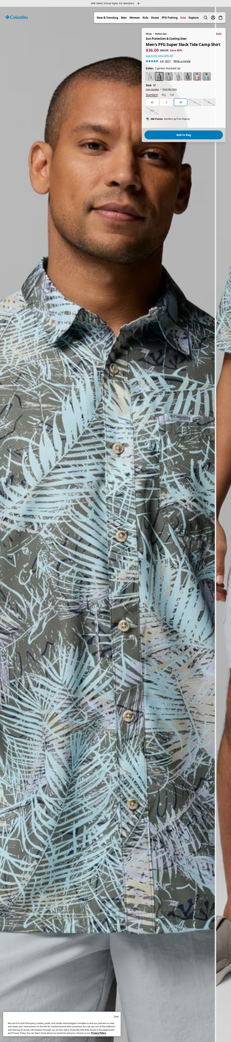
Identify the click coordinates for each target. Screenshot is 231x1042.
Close (116, 1016)
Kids (145, 17)
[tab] (152, 95)
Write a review (182, 61)
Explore (194, 17)
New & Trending (107, 17)
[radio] (150, 76)
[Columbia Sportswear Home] (16, 17)
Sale (183, 17)
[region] (115, 524)
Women (135, 17)
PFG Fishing (170, 17)
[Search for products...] (205, 17)
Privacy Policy (98, 1033)
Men (124, 17)
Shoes (155, 17)
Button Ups (161, 33)
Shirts (149, 33)
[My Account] (213, 17)
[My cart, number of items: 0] (220, 17)
